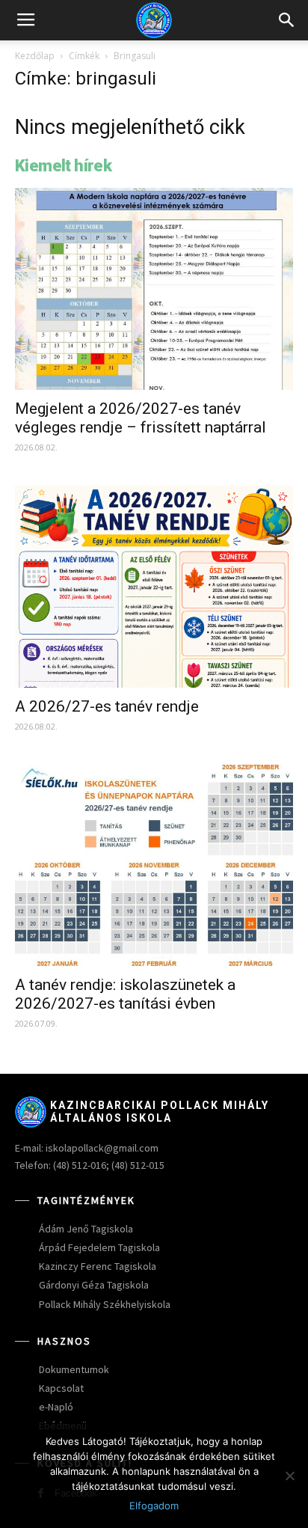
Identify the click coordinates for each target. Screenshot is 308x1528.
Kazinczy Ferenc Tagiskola (97, 1266)
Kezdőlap (35, 55)
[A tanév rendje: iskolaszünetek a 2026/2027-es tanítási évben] (154, 866)
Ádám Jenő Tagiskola (86, 1228)
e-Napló (56, 1407)
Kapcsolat (61, 1388)
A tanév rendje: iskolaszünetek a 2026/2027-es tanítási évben (125, 994)
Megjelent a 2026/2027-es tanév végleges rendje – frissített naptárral (140, 418)
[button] (287, 20)
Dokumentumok (74, 1369)
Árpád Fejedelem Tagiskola (99, 1247)
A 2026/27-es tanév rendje (107, 706)
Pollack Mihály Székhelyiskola (104, 1304)
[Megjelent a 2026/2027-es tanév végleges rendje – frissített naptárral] (154, 289)
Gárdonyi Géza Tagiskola (94, 1285)
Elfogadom (154, 1506)
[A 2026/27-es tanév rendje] (154, 587)
